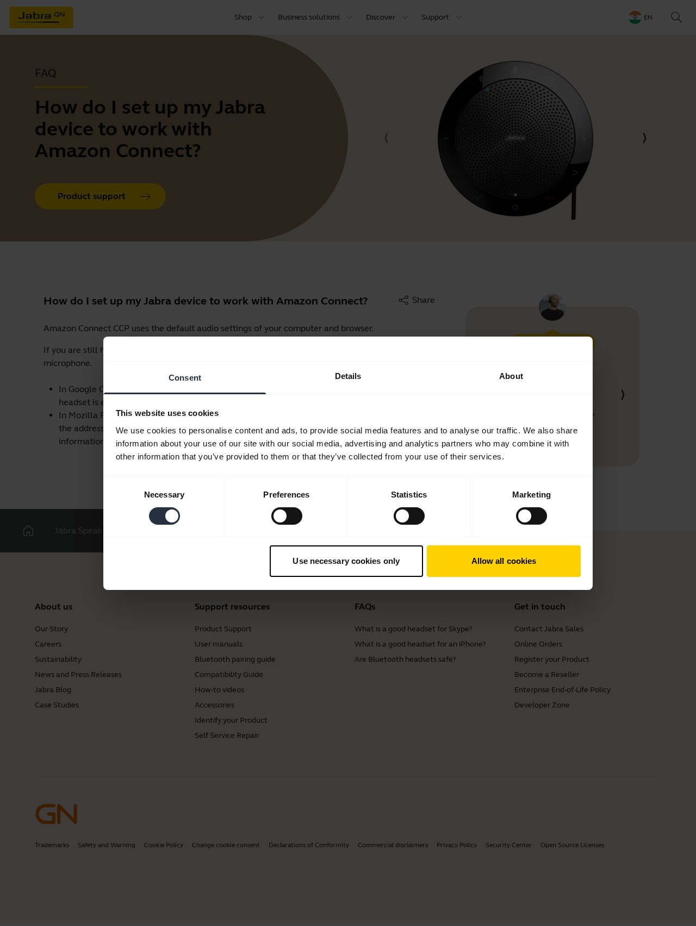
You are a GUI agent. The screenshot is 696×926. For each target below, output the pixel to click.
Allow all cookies (504, 560)
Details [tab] (348, 375)
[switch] (286, 516)
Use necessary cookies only (346, 560)
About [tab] (511, 375)
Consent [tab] (185, 377)
